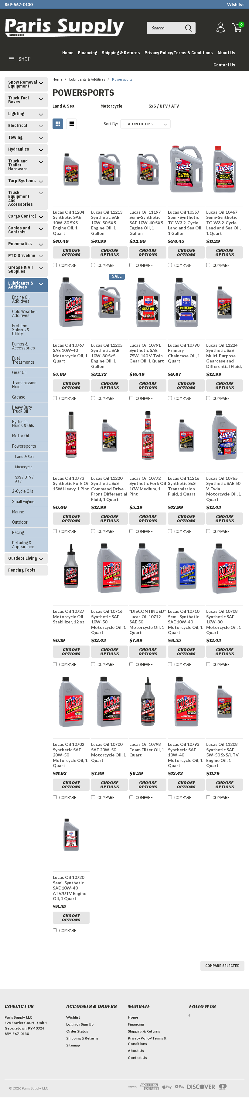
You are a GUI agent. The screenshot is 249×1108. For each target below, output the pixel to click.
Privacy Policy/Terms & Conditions (179, 52)
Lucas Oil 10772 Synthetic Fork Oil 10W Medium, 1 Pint (147, 486)
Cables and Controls (19, 230)
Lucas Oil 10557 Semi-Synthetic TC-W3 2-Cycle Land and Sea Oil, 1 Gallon (185, 222)
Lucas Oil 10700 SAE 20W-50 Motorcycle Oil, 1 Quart (108, 752)
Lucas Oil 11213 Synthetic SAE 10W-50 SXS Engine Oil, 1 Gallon (106, 222)
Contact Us (224, 65)
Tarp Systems (22, 180)
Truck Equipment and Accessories (20, 198)
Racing (18, 532)
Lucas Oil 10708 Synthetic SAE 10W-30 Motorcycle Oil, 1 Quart (223, 622)
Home (67, 52)
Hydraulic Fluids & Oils (23, 423)
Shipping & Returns (121, 52)
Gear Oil (19, 372)
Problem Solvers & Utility (20, 329)
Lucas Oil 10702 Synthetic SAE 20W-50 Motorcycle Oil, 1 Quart (70, 755)
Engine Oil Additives (20, 299)
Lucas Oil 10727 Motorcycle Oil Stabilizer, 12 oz (68, 616)
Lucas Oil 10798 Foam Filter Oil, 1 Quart (146, 749)
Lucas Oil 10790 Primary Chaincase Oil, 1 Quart (184, 353)
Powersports (24, 446)
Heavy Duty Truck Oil (22, 409)
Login (71, 1024)
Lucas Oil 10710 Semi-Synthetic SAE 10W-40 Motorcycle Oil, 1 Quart (185, 622)
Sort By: (111, 123)
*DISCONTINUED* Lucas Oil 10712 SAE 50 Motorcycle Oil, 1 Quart (147, 622)
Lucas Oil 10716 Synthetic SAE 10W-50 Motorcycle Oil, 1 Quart (108, 622)
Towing (15, 137)
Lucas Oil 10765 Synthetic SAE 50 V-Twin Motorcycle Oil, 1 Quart (223, 489)
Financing (87, 52)
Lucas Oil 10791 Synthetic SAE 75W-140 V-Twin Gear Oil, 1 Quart (146, 353)
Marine (18, 512)
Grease (19, 397)
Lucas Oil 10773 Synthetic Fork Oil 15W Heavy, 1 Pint (71, 483)
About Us (226, 52)
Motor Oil (20, 436)
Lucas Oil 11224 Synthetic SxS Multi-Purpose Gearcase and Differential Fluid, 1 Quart (224, 355)
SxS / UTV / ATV (24, 479)
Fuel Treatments (23, 360)
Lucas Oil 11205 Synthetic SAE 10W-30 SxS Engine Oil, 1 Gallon (106, 355)
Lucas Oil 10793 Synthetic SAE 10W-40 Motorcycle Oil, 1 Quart (185, 755)
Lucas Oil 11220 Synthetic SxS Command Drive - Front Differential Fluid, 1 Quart (109, 489)
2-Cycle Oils (22, 491)
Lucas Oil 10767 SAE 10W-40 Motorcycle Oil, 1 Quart (70, 353)
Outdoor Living (22, 558)
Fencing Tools (22, 570)
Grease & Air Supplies (20, 269)
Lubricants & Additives (20, 285)
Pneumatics (20, 243)
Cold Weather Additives (24, 313)
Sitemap (73, 1045)
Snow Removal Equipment (22, 84)
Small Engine (23, 501)
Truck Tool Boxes (18, 100)
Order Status (77, 1031)
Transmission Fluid (24, 384)
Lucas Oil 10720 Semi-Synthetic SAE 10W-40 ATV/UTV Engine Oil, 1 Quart (69, 888)
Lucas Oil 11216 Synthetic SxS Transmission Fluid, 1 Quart (183, 486)
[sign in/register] (220, 28)
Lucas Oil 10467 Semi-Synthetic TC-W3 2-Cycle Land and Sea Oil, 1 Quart (223, 222)
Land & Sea (24, 456)
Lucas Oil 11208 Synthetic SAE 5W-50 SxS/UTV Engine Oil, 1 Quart (222, 755)
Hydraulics (18, 149)
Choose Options (71, 252)
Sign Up (87, 1024)
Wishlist (235, 4)
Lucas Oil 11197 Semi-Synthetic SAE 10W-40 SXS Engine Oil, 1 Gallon (146, 222)
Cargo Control (22, 216)
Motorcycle (23, 466)
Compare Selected (222, 965)
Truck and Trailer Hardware (18, 165)
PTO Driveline (21, 255)
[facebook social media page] (189, 1015)
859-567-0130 (18, 4)
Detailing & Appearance (23, 544)
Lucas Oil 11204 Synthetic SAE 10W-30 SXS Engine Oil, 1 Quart (68, 222)
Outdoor (20, 522)
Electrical (17, 125)
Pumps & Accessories (23, 346)
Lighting (16, 113)
